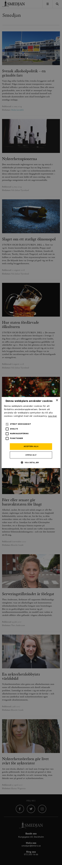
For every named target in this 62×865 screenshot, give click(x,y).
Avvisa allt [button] (30, 455)
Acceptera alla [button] (31, 447)
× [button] (57, 400)
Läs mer (52, 416)
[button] (31, 462)
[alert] (31, 432)
